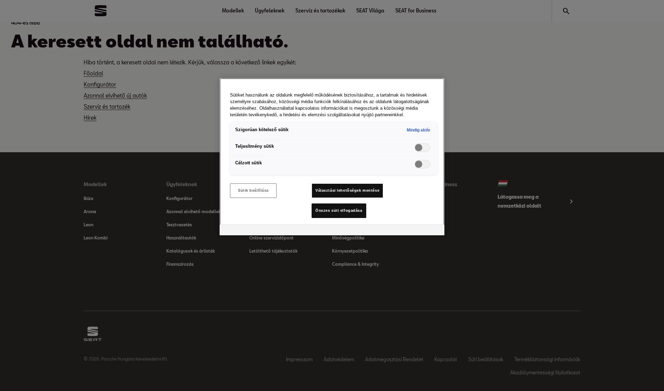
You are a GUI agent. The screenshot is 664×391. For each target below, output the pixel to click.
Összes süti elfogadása (338, 210)
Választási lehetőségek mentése (347, 190)
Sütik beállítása (253, 190)
